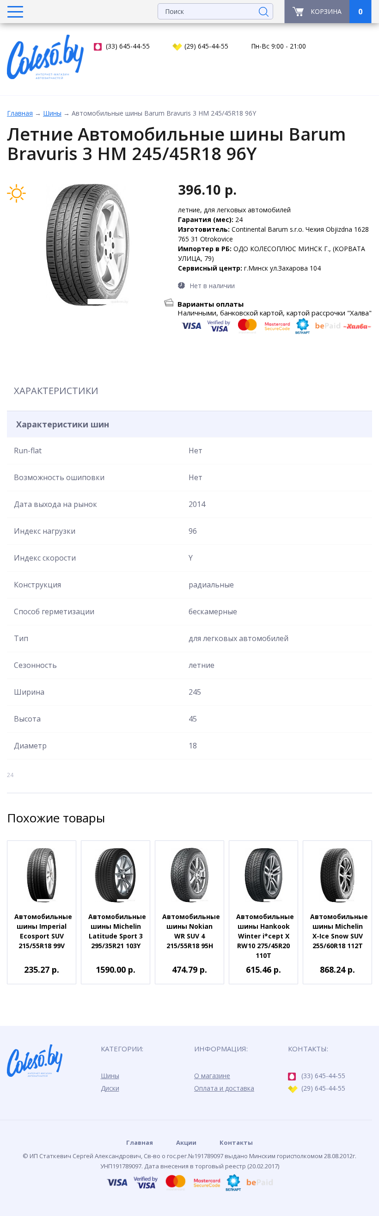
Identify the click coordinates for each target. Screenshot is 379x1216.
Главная (20, 113)
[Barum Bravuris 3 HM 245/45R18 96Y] (88, 245)
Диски (110, 1088)
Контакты (236, 1142)
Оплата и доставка (224, 1088)
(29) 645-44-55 (206, 46)
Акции (186, 1142)
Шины (52, 113)
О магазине (212, 1075)
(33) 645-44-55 (128, 46)
